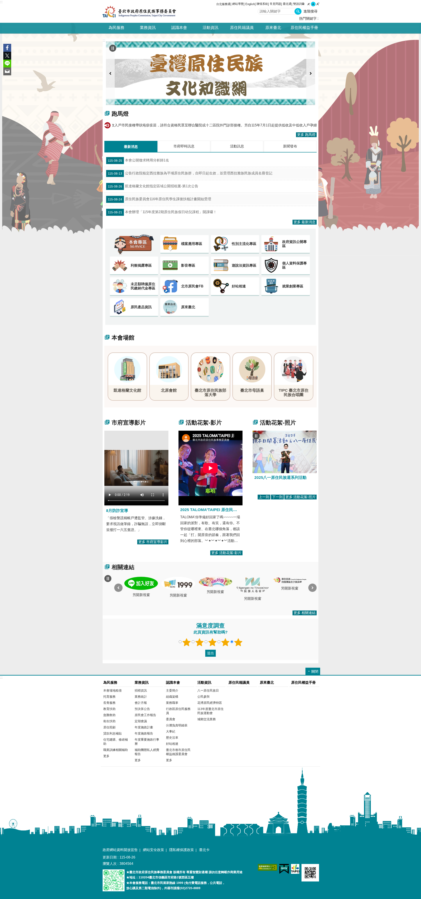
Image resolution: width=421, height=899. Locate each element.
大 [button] (318, 4)
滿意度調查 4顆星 (225, 642)
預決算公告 (142, 709)
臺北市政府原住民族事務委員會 (139, 11)
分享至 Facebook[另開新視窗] (7, 48)
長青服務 (109, 702)
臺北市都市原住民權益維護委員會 (178, 752)
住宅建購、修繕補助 (115, 741)
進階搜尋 (310, 11)
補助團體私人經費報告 (147, 752)
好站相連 (172, 743)
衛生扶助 (109, 721)
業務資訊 (142, 682)
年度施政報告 (144, 733)
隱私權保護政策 (181, 850)
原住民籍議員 (242, 27)
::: (1, 2)
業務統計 (141, 696)
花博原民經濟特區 (209, 702)
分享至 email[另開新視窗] (7, 71)
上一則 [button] (110, 73)
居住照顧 (109, 727)
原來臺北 (273, 27)
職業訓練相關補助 (115, 750)
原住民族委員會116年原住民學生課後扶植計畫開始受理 (159, 199)
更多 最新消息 (305, 222)
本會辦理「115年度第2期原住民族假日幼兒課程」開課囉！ (162, 212)
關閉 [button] (314, 671)
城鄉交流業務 (206, 719)
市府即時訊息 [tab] (183, 146)
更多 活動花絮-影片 (226, 553)
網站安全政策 (153, 850)
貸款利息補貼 (112, 733)
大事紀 (170, 731)
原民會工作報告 (145, 715)
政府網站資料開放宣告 (120, 850)
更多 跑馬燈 (306, 134)
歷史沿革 (172, 737)
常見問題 (275, 3)
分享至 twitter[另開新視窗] (7, 56)
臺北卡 (204, 850)
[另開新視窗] (210, 73)
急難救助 (109, 715)
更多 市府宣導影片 (152, 542)
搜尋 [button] (297, 11)
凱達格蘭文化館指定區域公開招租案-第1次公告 (153, 186)
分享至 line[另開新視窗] (7, 63)
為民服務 (110, 682)
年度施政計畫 (144, 727)
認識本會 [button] (179, 27)
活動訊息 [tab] (237, 146)
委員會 (170, 719)
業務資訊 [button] (148, 27)
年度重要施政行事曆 (147, 741)
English (250, 4)
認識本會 (173, 682)
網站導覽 (238, 3)
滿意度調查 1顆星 (186, 642)
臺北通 (287, 3)
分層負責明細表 (176, 725)
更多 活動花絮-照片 (300, 497)
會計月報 (141, 702)
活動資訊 (204, 682)
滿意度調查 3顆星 (212, 642)
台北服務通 (223, 4)
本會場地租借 (112, 690)
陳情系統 (262, 3)
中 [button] (313, 4)
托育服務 (109, 696)
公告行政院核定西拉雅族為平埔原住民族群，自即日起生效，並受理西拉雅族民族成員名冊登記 (190, 173)
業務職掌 (172, 702)
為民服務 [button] (116, 27)
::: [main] (104, 40)
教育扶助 (109, 709)
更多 (106, 756)
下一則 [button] (310, 73)
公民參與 (203, 696)
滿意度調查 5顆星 (238, 642)
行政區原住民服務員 (178, 711)
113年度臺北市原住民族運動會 (210, 711)
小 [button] (308, 4)
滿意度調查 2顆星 (199, 642)
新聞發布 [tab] (290, 146)
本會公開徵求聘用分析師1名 (138, 160)
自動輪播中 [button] (112, 48)
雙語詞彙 (299, 3)
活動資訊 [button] (210, 27)
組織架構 (172, 696)
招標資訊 (141, 690)
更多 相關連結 (305, 613)
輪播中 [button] (256, 435)
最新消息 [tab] (131, 147)
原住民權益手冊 (304, 27)
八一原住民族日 (208, 690)
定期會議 (141, 721)
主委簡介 (172, 690)
